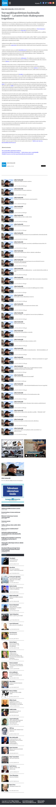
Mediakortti (41, 802)
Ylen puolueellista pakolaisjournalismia (11, 150)
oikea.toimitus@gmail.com (29, 802)
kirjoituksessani (22, 50)
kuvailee (21, 74)
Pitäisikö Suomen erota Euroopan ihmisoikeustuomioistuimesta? (17, 154)
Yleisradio (23, 30)
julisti (3, 84)
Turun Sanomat (40, 29)
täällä (12, 85)
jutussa (36, 68)
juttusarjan (24, 58)
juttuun (7, 61)
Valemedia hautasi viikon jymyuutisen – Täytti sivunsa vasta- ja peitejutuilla (20, 152)
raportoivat (13, 45)
